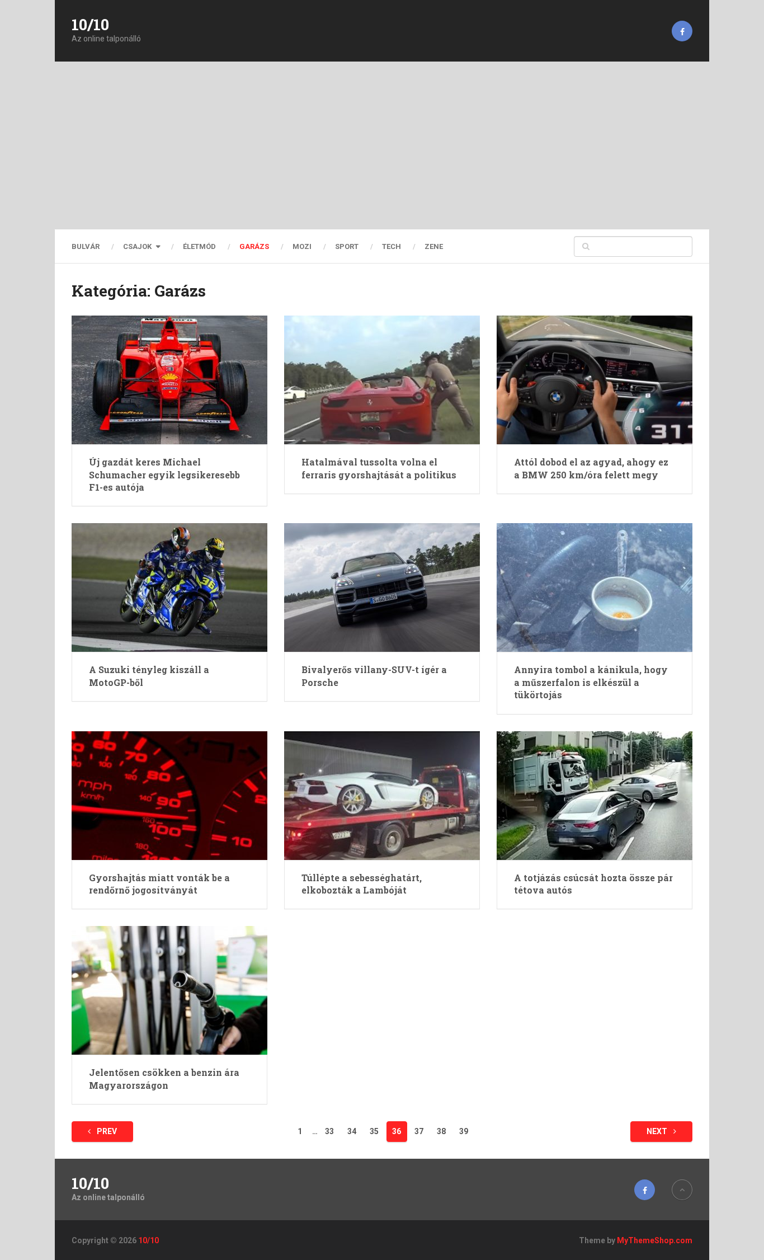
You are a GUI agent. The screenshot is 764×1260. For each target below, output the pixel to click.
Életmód (199, 246)
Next (658, 1131)
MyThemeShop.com (654, 1240)
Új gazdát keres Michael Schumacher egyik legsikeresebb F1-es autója (164, 474)
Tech (391, 246)
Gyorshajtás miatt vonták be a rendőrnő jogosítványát (159, 884)
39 (463, 1131)
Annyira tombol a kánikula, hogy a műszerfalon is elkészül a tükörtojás (591, 682)
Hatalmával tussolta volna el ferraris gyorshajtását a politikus (378, 468)
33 (329, 1131)
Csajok (137, 246)
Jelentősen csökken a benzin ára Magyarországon (164, 1078)
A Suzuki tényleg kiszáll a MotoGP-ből (149, 676)
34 (351, 1131)
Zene (434, 246)
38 (441, 1131)
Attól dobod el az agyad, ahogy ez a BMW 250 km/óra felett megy (591, 468)
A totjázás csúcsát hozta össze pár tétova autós (593, 884)
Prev (106, 1131)
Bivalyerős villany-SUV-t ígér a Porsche (374, 676)
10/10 (90, 24)
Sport (347, 246)
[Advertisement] (382, 145)
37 (418, 1131)
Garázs (254, 246)
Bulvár (86, 246)
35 (374, 1131)
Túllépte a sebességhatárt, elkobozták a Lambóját (361, 884)
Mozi (302, 246)
